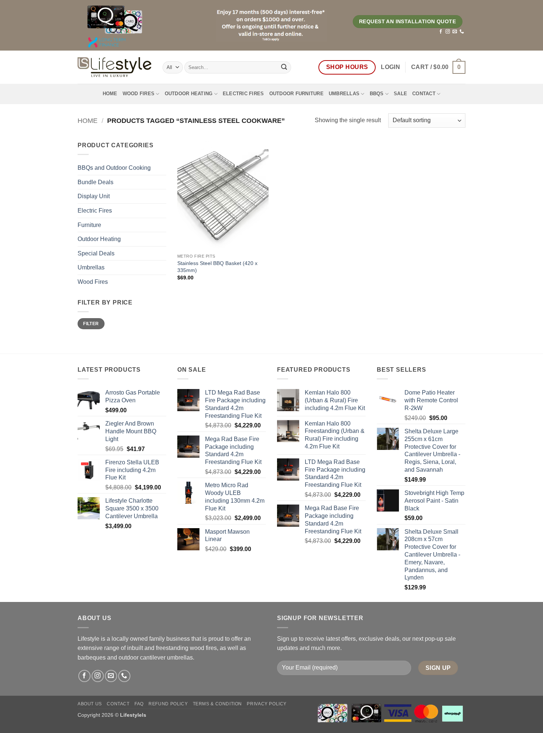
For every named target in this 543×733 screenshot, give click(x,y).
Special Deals (96, 253)
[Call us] (462, 31)
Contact (424, 93)
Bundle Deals (95, 182)
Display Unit (94, 196)
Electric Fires (243, 93)
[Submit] (284, 67)
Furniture (89, 225)
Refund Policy (168, 703)
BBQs (377, 93)
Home (110, 93)
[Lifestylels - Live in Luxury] (114, 67)
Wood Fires (139, 93)
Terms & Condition (217, 703)
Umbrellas (344, 93)
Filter (91, 323)
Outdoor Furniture (296, 93)
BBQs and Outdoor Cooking (114, 168)
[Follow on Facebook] (440, 31)
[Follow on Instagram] (447, 31)
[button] (390, 67)
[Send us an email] (454, 31)
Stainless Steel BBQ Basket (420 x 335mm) (217, 266)
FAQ (139, 703)
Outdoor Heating (189, 93)
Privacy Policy (267, 703)
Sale (400, 93)
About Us (90, 703)
